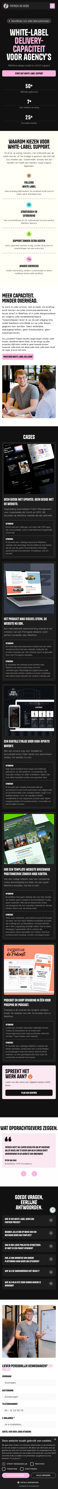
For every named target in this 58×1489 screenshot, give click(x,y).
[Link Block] (52, 1210)
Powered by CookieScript (29, 1486)
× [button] (55, 1439)
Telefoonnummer (10, 1403)
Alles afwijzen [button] (43, 1475)
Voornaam (6, 1376)
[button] (52, 5)
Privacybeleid (15, 1458)
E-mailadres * (8, 1418)
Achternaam (7, 1390)
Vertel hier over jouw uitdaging (16, 1431)
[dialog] (29, 1462)
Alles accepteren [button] (15, 1475)
